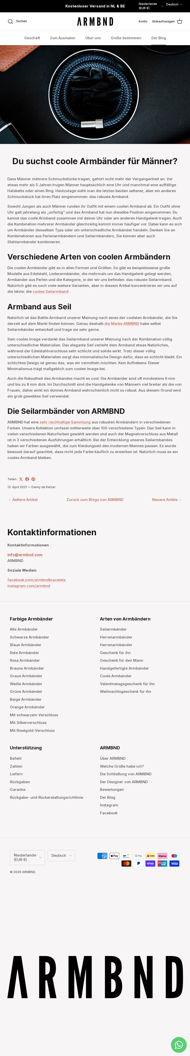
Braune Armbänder (27, 668)
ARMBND (28, 872)
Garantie (17, 789)
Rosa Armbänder (25, 660)
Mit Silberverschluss (28, 722)
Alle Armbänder (24, 629)
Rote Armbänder (24, 652)
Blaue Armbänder (25, 644)
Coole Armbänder (116, 676)
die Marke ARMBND (121, 323)
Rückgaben (20, 781)
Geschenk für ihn (115, 652)
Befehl (16, 758)
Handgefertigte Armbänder (124, 668)
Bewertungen (112, 789)
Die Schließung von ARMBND (125, 774)
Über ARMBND (112, 758)
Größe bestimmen (126, 38)
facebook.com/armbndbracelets (36, 580)
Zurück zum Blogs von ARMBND (95, 499)
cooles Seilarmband (51, 291)
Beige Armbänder (26, 699)
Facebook (109, 813)
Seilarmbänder (113, 629)
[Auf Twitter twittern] (21, 479)
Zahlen (16, 766)
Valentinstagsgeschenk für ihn (127, 683)
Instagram (109, 805)
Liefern (16, 774)
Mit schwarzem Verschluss (34, 715)
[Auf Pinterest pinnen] (33, 479)
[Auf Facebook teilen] (27, 479)
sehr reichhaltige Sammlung (65, 422)
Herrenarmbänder (116, 637)
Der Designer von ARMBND (124, 781)
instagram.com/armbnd (28, 585)
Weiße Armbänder (26, 683)
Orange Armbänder (27, 707)
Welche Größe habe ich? (122, 766)
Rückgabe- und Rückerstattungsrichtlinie (46, 797)
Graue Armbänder (26, 676)
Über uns (93, 38)
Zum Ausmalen (62, 38)
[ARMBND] (95, 21)
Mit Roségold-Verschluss (32, 730)
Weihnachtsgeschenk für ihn (125, 691)
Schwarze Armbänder (29, 637)
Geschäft (32, 38)
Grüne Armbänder (26, 691)
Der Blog (158, 38)
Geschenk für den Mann (121, 660)
